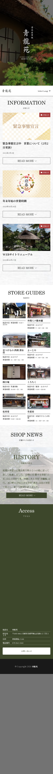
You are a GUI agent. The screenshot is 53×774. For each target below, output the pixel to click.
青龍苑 (35, 666)
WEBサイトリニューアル (18, 254)
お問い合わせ (26, 651)
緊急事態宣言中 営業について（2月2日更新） (25, 145)
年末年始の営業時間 (14, 201)
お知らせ (46, 115)
